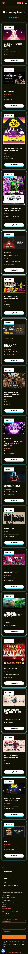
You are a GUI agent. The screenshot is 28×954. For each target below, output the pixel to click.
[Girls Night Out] (14, 654)
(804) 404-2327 (6, 895)
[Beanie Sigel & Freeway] (14, 329)
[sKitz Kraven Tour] (14, 476)
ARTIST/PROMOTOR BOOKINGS (11, 875)
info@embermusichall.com (8, 898)
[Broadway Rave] (14, 242)
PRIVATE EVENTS (8, 871)
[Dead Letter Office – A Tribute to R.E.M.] (14, 788)
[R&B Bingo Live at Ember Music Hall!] (14, 287)
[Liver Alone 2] (14, 78)
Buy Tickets (14, 60)
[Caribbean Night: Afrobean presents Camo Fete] (14, 380)
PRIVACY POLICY (6, 900)
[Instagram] (20, 3)
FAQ (5, 882)
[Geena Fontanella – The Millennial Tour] (14, 190)
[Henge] (14, 831)
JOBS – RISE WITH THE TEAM (11, 886)
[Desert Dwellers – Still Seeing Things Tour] (14, 700)
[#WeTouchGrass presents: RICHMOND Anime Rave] (14, 603)
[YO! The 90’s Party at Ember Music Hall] (14, 130)
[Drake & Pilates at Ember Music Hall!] (14, 746)
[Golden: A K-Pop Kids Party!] (14, 34)
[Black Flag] (14, 518)
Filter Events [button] (13, 18)
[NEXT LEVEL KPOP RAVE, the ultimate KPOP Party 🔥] (14, 428)
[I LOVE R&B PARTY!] (14, 559)
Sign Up (14, 937)
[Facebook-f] (18, 3)
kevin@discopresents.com (8, 915)
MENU (5, 878)
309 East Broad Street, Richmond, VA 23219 (13, 893)
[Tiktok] (22, 3)
